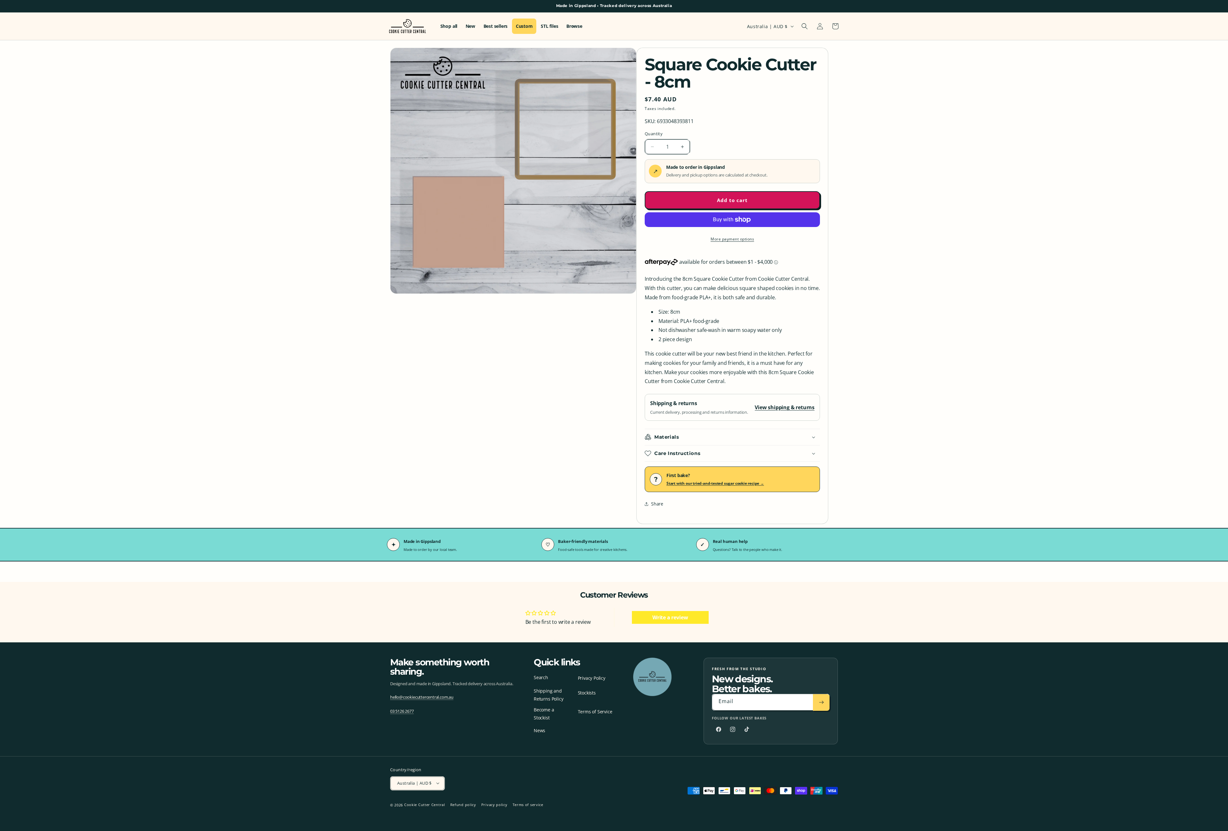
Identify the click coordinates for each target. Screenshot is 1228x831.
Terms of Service (595, 712)
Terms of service (528, 804)
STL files (549, 26)
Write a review (670, 617)
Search (541, 677)
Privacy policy (494, 804)
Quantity (654, 134)
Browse (574, 26)
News (539, 731)
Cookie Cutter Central (424, 804)
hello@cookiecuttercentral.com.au (421, 697)
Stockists (587, 693)
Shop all (448, 26)
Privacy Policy (591, 678)
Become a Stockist (544, 714)
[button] (805, 26)
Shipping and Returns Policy (548, 695)
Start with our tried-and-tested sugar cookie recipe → (715, 483)
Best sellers (496, 26)
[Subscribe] (821, 702)
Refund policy (463, 804)
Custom (524, 26)
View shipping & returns (785, 407)
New (470, 26)
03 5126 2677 (402, 711)
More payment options (732, 239)
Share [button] (657, 504)
